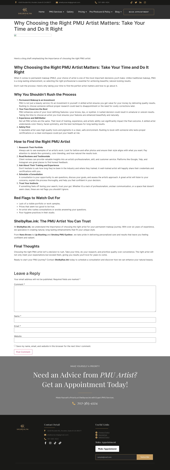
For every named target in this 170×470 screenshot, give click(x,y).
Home (41, 12)
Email (17, 326)
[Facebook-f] (45, 443)
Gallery (70, 12)
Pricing (81, 12)
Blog (117, 12)
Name (17, 316)
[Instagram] (50, 443)
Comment (19, 284)
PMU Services (55, 12)
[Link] (60, 443)
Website (18, 336)
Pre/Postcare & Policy (99, 12)
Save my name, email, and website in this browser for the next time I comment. (53, 346)
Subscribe (145, 457)
